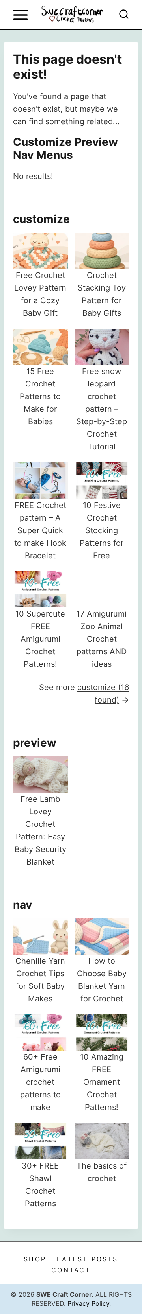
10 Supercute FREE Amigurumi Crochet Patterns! (40, 639)
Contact (70, 1270)
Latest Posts (87, 1259)
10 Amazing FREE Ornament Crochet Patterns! (101, 1082)
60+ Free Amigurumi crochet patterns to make (40, 1082)
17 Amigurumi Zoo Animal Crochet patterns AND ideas (102, 639)
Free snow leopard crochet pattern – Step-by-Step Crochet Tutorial (101, 408)
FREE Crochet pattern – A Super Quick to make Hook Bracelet (40, 530)
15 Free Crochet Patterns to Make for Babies (40, 396)
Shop (35, 1259)
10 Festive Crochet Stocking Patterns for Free (101, 530)
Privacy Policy (88, 1303)
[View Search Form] (124, 15)
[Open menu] (20, 15)
